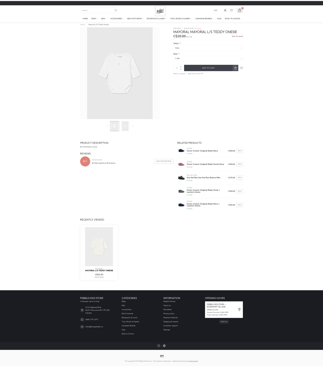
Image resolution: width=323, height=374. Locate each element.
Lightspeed (166, 361)
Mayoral (177, 28)
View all (224, 322)
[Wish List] (231, 10)
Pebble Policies (169, 301)
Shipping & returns (170, 321)
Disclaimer (167, 309)
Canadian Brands (203, 18)
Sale (219, 18)
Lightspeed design (179, 361)
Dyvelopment (193, 361)
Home (85, 18)
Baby (93, 18)
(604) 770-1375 (91, 319)
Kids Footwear (134, 18)
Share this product (194, 74)
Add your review (164, 161)
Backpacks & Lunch (156, 18)
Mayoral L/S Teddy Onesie (99, 24)
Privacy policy (168, 313)
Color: (176, 43)
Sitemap (166, 330)
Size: (176, 54)
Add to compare (179, 74)
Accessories (116, 18)
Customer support (170, 325)
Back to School (232, 18)
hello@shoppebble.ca (94, 326)
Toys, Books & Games (180, 18)
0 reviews (198, 28)
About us (167, 305)
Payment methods (170, 317)
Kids (103, 18)
